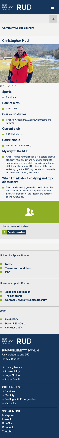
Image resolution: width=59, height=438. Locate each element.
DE (53, 19)
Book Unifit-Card (15, 323)
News (8, 264)
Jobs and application (18, 291)
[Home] (16, 7)
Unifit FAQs (12, 319)
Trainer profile (13, 295)
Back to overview (29, 220)
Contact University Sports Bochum (26, 299)
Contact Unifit (13, 327)
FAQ (7, 272)
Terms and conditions (18, 268)
